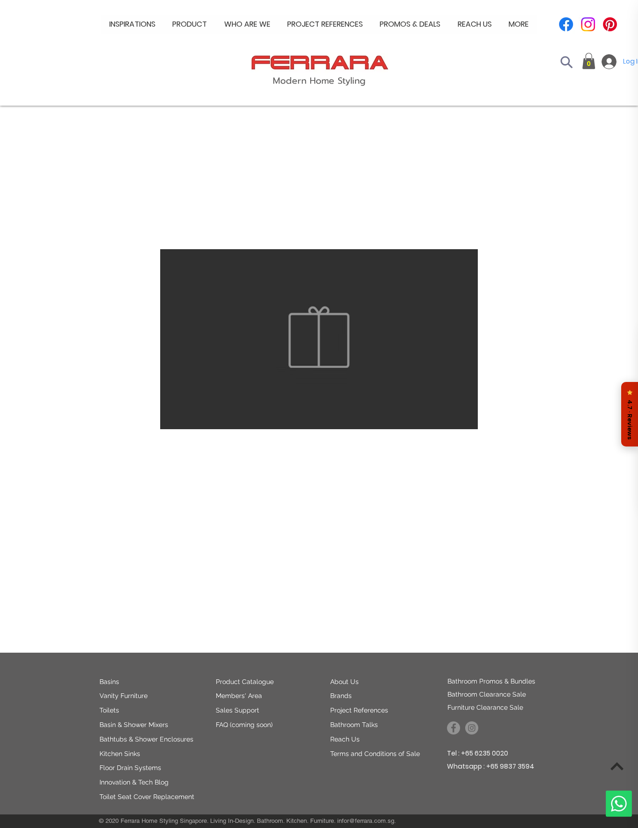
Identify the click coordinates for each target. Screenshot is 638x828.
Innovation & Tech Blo (131, 782)
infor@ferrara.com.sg (365, 820)
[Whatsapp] (619, 804)
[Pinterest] (610, 24)
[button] (247, 24)
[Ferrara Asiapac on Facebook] (453, 727)
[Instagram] (588, 24)
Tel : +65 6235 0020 (477, 753)
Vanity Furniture (123, 695)
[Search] (566, 62)
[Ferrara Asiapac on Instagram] (471, 727)
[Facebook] (566, 24)
